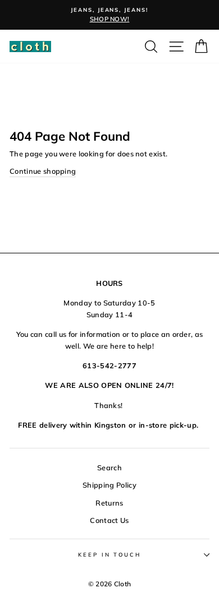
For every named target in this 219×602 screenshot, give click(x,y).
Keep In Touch (109, 554)
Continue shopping (43, 170)
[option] (109, 15)
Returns (109, 502)
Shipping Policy (109, 484)
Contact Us (109, 520)
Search (109, 467)
